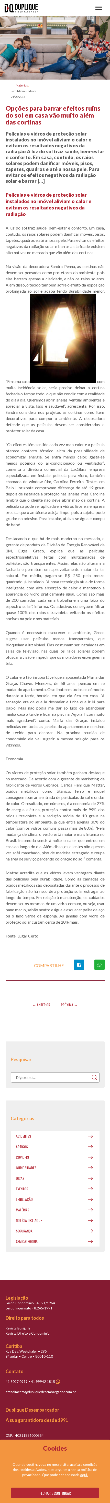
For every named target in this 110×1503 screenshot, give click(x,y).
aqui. (84, 1474)
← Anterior (41, 1004)
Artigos (22, 1146)
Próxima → (69, 1004)
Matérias (22, 85)
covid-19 (22, 1157)
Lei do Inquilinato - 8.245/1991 (29, 1308)
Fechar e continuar (55, 1493)
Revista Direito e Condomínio (28, 1333)
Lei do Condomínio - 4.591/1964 (30, 1303)
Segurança (24, 1230)
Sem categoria (27, 1241)
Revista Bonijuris (18, 1328)
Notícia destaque (29, 1220)
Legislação (24, 1199)
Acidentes (23, 1136)
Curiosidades (26, 1167)
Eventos (22, 1188)
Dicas (20, 1178)
